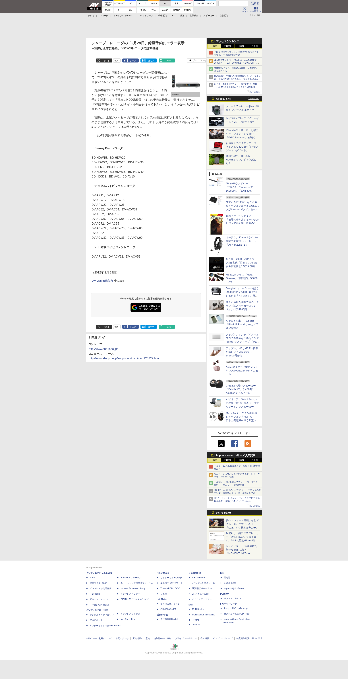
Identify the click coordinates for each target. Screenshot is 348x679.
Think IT (94, 577)
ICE (222, 573)
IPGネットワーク (228, 604)
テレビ (91, 15)
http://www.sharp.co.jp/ (103, 348)
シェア (133, 61)
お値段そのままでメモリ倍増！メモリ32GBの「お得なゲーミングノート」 (242, 147)
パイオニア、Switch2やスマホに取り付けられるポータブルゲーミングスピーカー (242, 403)
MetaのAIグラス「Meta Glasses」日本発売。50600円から (242, 278)
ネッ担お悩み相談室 (99, 604)
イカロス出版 (195, 573)
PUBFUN (224, 594)
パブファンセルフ (232, 598)
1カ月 (255, 46)
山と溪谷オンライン (170, 604)
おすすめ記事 (223, 512)
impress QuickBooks (234, 588)
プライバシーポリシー (186, 638)
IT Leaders (95, 594)
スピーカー (208, 15)
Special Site (223, 98)
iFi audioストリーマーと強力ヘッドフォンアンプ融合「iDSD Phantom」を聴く (242, 134)
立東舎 (163, 594)
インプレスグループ (223, 638)
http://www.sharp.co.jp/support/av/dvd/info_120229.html (124, 358)
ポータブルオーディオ (124, 15)
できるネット (96, 620)
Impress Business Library (133, 588)
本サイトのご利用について (99, 638)
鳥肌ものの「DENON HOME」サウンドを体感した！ (241, 159)
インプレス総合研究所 (100, 588)
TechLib (196, 624)
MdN (190, 604)
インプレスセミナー (130, 594)
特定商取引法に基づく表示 (249, 638)
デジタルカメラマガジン (102, 614)
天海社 (227, 577)
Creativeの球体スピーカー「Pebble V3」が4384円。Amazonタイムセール (241, 389)
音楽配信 (223, 15)
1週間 (241, 46)
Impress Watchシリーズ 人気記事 (235, 455)
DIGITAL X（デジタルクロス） (135, 599)
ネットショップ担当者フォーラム (137, 583)
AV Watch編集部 (102, 280)
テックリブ (193, 620)
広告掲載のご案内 (141, 638)
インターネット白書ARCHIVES (105, 625)
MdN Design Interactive (203, 614)
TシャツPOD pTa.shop (236, 608)
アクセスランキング (227, 41)
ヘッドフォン (146, 15)
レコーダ (104, 15)
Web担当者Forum (98, 583)
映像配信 (162, 15)
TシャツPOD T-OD (170, 588)
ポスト (107, 61)
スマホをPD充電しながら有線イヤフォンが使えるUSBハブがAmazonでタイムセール (242, 206)
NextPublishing (128, 619)
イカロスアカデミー (202, 599)
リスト (117, 61)
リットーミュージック (171, 577)
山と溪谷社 (162, 599)
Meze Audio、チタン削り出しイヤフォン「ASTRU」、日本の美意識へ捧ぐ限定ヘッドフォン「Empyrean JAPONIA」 (242, 420)
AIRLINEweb (198, 577)
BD (173, 15)
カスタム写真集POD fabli (237, 614)
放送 (182, 15)
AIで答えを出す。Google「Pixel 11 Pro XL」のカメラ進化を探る (242, 324)
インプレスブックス (130, 614)
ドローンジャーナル (99, 599)
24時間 (227, 46)
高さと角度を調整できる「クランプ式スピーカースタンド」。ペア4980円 (242, 306)
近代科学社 (162, 614)
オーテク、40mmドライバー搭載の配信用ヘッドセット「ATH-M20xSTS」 (242, 241)
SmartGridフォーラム (131, 577)
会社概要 (204, 638)
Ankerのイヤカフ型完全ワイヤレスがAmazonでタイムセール (242, 370)
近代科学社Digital (169, 619)
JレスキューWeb (200, 594)
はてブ (151, 61)
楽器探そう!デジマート (171, 583)
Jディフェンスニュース (203, 583)
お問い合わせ (122, 638)
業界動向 (194, 15)
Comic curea (230, 583)
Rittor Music (163, 573)
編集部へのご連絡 (162, 638)
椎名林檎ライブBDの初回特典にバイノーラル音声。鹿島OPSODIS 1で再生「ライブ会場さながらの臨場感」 (237, 79)
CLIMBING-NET (168, 609)
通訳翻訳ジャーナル (202, 588)
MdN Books (198, 609)
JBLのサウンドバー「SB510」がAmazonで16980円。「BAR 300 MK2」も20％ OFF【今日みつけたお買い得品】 (236, 63)
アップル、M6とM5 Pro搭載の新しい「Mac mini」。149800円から (242, 352)
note (169, 61)
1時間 (214, 46)
